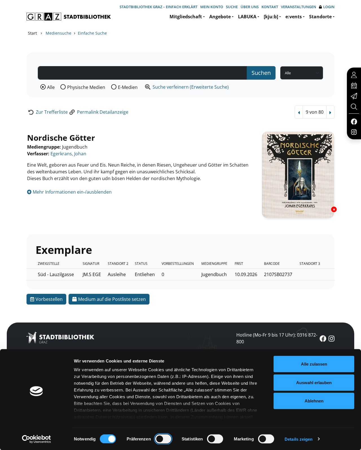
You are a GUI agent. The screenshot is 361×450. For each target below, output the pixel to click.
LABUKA (247, 17)
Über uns (250, 6)
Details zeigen (298, 438)
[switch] (163, 438)
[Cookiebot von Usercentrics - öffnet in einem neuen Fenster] (36, 439)
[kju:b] (271, 17)
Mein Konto (211, 6)
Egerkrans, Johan (68, 154)
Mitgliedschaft (186, 17)
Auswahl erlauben (314, 382)
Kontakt (269, 6)
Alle (51, 87)
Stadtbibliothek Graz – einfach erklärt (158, 6)
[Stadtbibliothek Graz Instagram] (353, 131)
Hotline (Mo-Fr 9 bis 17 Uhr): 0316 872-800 (276, 338)
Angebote (220, 17)
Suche (232, 6)
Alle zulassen (314, 364)
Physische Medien (86, 87)
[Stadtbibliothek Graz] (69, 16)
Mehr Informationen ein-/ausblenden (72, 192)
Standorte (320, 17)
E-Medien (128, 87)
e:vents (293, 17)
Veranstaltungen (298, 6)
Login (328, 6)
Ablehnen (314, 400)
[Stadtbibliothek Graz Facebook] (354, 121)
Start (32, 33)
